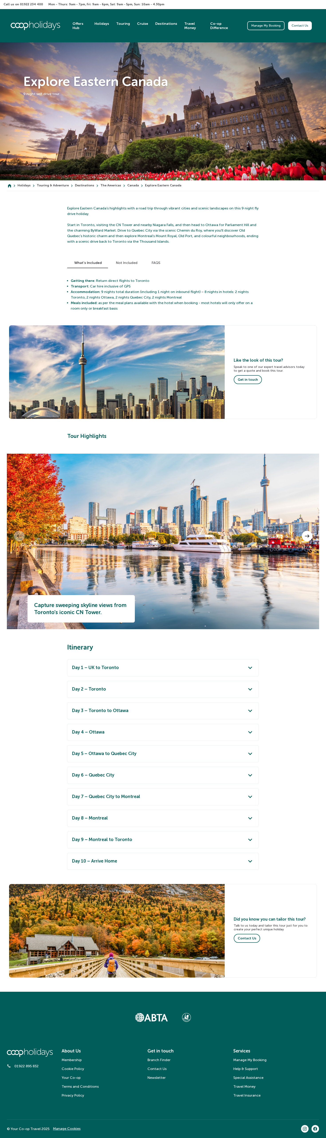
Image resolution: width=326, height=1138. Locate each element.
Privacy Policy (73, 1095)
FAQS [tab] (156, 263)
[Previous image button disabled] (163, 536)
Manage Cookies (67, 1128)
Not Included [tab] (126, 263)
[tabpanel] (163, 294)
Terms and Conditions (80, 1086)
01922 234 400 (31, 4)
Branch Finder (159, 1060)
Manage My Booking (266, 25)
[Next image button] (307, 536)
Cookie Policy (73, 1069)
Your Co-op (71, 1078)
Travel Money (244, 1086)
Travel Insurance (247, 1095)
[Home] (9, 185)
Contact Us (300, 25)
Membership (72, 1060)
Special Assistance (248, 1078)
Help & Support (245, 1069)
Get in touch (248, 380)
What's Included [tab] (88, 263)
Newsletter (156, 1078)
